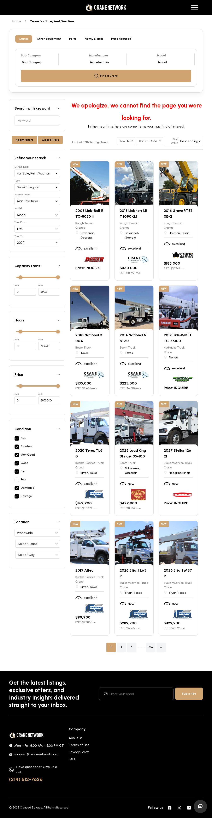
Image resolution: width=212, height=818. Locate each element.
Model (161, 55)
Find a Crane (109, 76)
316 (151, 647)
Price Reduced (121, 39)
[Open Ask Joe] (200, 806)
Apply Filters (24, 140)
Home (17, 21)
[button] (161, 647)
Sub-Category (31, 55)
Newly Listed (94, 39)
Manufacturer (98, 55)
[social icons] (169, 808)
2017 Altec (84, 570)
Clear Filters (50, 140)
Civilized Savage (31, 807)
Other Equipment (49, 39)
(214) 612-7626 (26, 779)
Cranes (24, 39)
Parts (72, 39)
